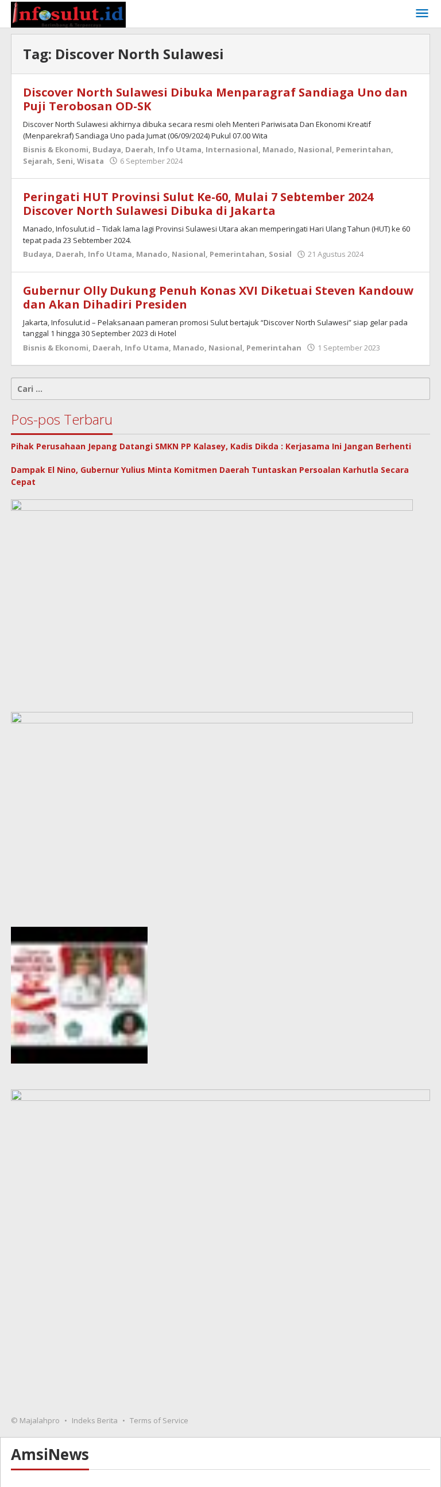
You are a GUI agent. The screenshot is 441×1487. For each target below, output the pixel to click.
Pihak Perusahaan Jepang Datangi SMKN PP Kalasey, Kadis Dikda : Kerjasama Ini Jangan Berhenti (211, 446)
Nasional (315, 149)
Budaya (106, 149)
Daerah (139, 149)
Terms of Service (159, 1420)
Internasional (232, 149)
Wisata (90, 161)
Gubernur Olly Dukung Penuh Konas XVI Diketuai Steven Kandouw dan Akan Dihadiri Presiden (218, 297)
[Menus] (422, 13)
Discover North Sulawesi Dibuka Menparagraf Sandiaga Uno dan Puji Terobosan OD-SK (215, 99)
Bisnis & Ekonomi (55, 149)
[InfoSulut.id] (68, 13)
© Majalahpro (35, 1420)
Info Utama (179, 149)
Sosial (280, 254)
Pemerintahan (363, 149)
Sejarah (37, 161)
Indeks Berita (95, 1420)
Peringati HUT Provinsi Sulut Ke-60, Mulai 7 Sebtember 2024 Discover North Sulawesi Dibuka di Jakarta (198, 203)
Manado (278, 149)
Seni (64, 161)
